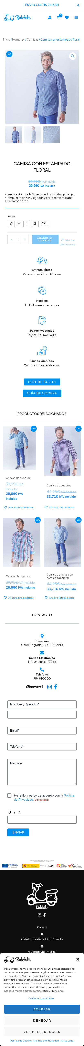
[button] (78, 959)
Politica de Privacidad (46, 1040)
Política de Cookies (21, 1040)
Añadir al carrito (45, 239)
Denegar (42, 1020)
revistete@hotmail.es (42, 951)
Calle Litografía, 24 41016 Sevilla (42, 645)
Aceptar (42, 1009)
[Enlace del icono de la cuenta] (50, 17)
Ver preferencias (42, 1032)
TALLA (11, 216)
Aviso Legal (67, 1040)
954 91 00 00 (42, 678)
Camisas (32, 39)
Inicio (6, 39)
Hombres (18, 39)
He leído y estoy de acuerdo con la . (44, 797)
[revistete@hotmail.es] (42, 946)
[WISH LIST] (67, 17)
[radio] (11, 224)
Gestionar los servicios (41, 998)
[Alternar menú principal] (76, 17)
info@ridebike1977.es (42, 661)
